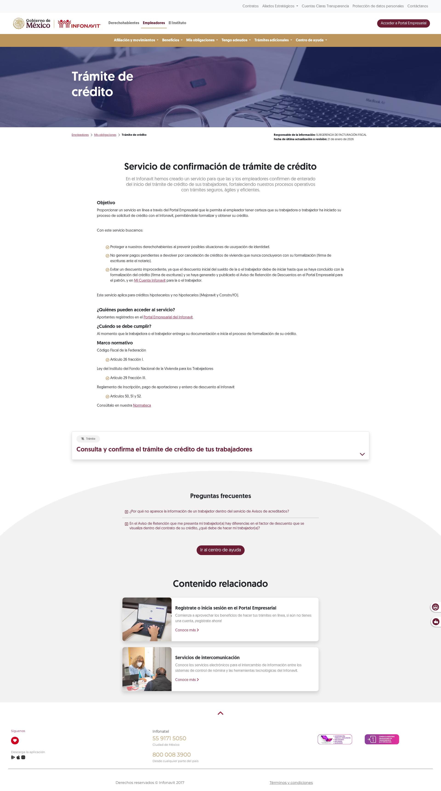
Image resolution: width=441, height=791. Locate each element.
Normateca (142, 406)
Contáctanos (417, 6)
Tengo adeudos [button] (235, 40)
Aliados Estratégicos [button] (278, 6)
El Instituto (177, 23)
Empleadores (154, 23)
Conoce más (186, 630)
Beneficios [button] (171, 40)
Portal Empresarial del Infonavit (168, 317)
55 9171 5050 (169, 738)
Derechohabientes (123, 23)
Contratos (251, 6)
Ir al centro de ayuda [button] (220, 550)
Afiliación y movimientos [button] (135, 40)
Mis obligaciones (105, 134)
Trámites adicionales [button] (271, 40)
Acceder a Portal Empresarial (403, 23)
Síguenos (18, 731)
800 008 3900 (172, 754)
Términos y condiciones (291, 782)
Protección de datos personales (378, 6)
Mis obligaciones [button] (200, 40)
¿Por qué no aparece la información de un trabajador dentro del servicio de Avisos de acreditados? (209, 511)
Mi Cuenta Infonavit (150, 281)
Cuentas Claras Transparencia (325, 6)
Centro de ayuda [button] (310, 40)
